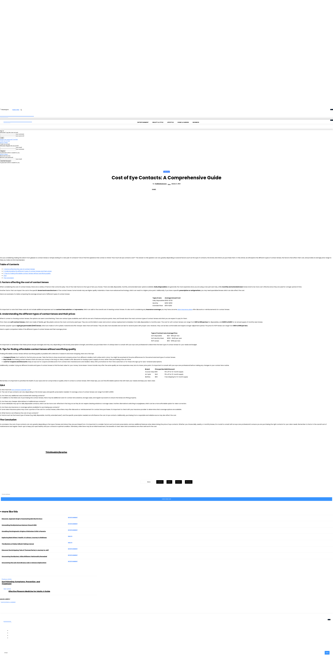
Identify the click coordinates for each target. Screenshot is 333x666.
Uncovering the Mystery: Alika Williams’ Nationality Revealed (24, 556)
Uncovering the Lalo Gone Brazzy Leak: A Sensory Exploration (24, 563)
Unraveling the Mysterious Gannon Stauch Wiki (19, 525)
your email (19, 147)
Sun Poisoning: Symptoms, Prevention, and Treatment (21, 582)
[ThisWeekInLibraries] (23, 452)
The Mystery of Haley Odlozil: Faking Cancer (18, 544)
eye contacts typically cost (20, 390)
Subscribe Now (166, 499)
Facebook (10, 645)
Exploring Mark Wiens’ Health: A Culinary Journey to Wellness (24, 538)
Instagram (20, 645)
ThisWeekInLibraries (161, 184)
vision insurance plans (184, 309)
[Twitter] (166, 188)
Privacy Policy (4, 142)
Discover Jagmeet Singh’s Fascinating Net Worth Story (22, 519)
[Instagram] (15, 645)
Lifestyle (166, 171)
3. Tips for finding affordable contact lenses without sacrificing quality (27, 273)
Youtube (37, 645)
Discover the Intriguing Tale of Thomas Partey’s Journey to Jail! (25, 550)
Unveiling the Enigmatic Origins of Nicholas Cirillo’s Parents (24, 531)
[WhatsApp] (178, 188)
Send (327, 652)
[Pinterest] (172, 188)
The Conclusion (8, 278)
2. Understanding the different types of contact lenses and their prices (27, 271)
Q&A (5, 276)
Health (70, 536)
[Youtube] (34, 645)
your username (20, 134)
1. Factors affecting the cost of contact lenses (19, 269)
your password (20, 136)
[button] (21, 109)
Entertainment (73, 517)
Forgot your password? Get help (9, 139)
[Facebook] (159, 188)
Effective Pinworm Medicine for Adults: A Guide (29, 591)
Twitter (29, 645)
